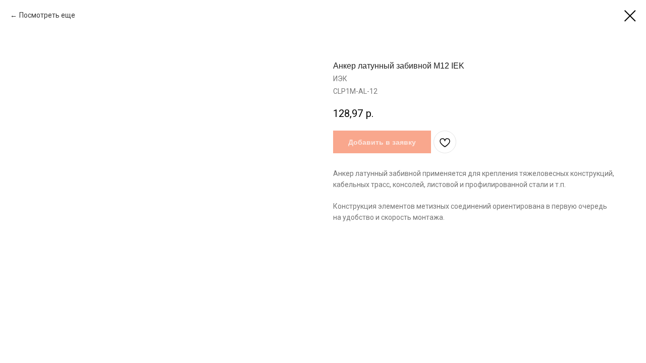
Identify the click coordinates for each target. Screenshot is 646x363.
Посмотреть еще (47, 15)
